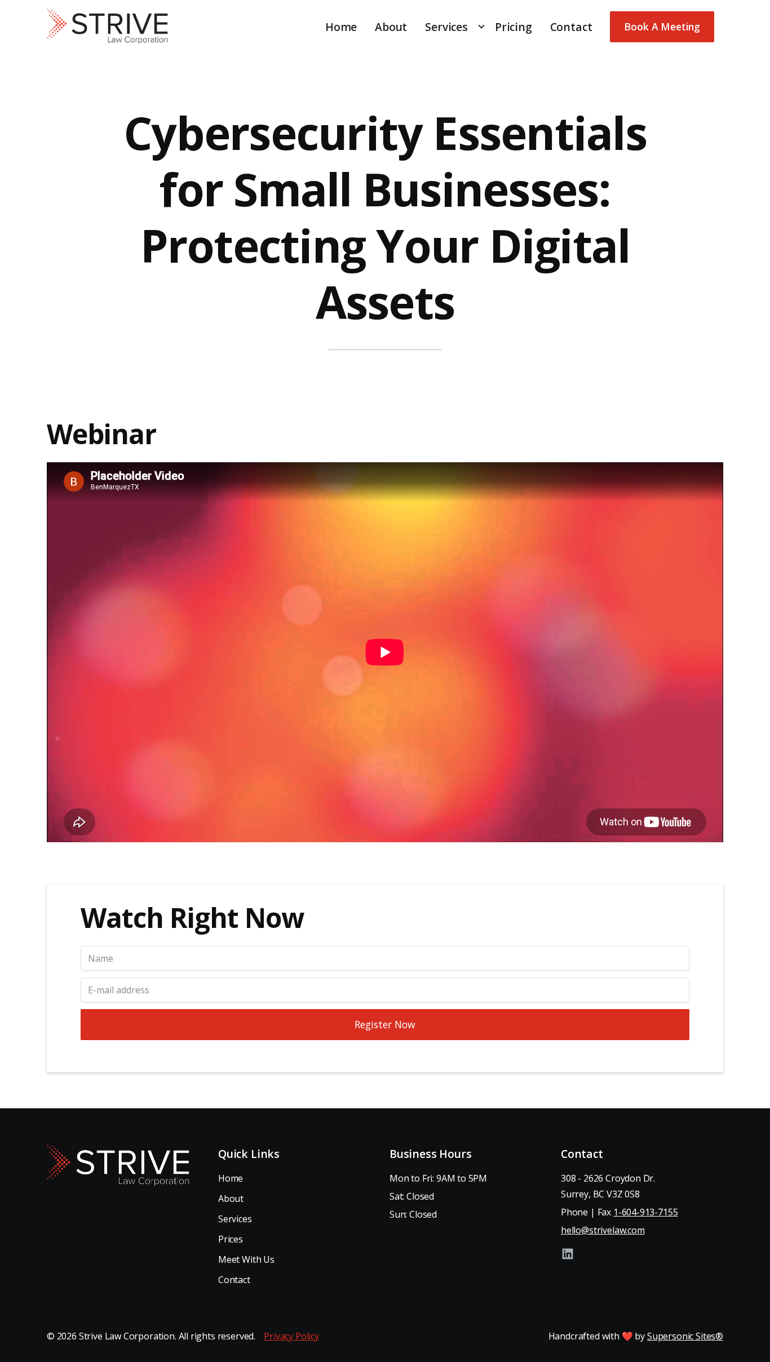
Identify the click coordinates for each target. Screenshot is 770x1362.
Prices (230, 1239)
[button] (451, 27)
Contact (571, 26)
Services (235, 1219)
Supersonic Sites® (685, 1336)
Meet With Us (246, 1259)
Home (341, 26)
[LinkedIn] (567, 1254)
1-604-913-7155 (645, 1212)
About (391, 26)
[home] (107, 26)
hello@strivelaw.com (603, 1230)
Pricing (513, 26)
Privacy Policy (291, 1336)
